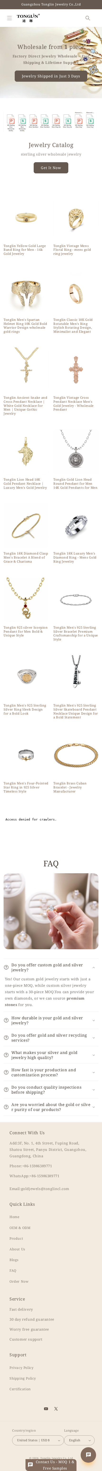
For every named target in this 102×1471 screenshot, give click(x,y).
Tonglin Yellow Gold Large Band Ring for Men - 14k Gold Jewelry (25, 250)
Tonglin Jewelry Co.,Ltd (56, 1458)
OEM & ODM (19, 1227)
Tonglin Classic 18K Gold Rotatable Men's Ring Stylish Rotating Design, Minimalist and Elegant (73, 326)
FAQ (12, 1270)
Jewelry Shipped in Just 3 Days (51, 76)
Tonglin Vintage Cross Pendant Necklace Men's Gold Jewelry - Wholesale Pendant (73, 404)
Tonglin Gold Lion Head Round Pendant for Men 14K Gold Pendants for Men (75, 483)
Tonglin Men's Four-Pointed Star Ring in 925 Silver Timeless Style (26, 787)
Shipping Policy (22, 1378)
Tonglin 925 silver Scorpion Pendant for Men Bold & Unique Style (26, 631)
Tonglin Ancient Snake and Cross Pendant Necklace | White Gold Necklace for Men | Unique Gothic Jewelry (25, 406)
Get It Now (51, 167)
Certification (20, 1389)
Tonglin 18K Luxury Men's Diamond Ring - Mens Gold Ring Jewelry (75, 557)
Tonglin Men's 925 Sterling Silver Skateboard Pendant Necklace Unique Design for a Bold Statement (75, 711)
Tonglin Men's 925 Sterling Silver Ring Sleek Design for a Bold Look (25, 709)
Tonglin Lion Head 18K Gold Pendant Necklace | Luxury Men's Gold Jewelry (25, 483)
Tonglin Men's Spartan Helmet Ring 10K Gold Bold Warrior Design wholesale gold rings (25, 326)
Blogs (14, 1259)
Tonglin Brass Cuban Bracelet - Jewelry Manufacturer (70, 787)
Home (14, 1217)
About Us (17, 1249)
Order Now (18, 1281)
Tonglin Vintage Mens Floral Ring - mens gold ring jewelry (72, 250)
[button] (9, 18)
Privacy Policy (21, 1367)
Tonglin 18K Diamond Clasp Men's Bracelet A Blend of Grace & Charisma (26, 557)
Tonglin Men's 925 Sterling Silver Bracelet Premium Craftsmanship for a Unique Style (75, 633)
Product (16, 1238)
